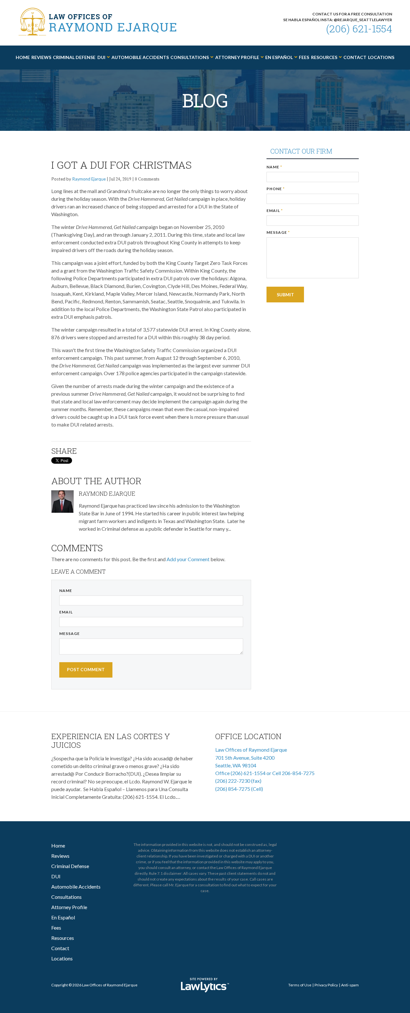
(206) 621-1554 (359, 28)
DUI (101, 57)
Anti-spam (350, 985)
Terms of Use (299, 985)
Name (65, 590)
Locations (381, 57)
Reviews (41, 57)
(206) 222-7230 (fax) (238, 781)
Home (23, 57)
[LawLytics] (205, 985)
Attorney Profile (237, 57)
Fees (304, 57)
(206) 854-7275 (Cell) (239, 789)
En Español (279, 57)
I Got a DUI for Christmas (121, 165)
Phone (275, 188)
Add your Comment (188, 559)
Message (69, 633)
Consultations (189, 57)
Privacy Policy (326, 985)
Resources (324, 57)
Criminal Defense (74, 57)
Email (66, 612)
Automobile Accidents (140, 57)
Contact (354, 57)
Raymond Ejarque (89, 178)
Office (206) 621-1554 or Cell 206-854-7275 (265, 773)
